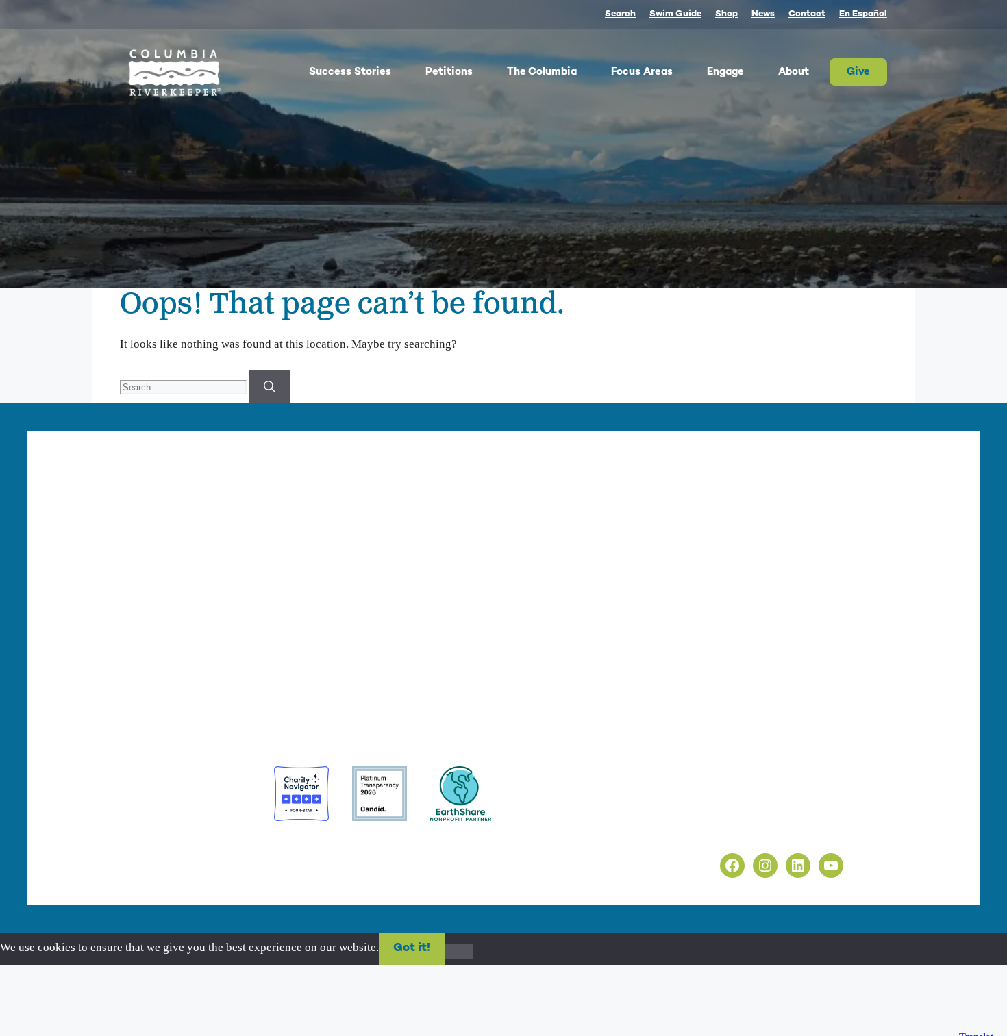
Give (858, 71)
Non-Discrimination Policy (741, 830)
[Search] (269, 386)
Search (620, 14)
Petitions (449, 71)
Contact (806, 14)
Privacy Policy (711, 799)
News (763, 14)
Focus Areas (642, 71)
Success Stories (350, 71)
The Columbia (542, 71)
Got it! (411, 948)
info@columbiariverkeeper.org (255, 654)
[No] (459, 951)
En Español (863, 14)
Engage (725, 71)
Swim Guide (675, 14)
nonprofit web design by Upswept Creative (367, 848)
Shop (726, 14)
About (793, 71)
